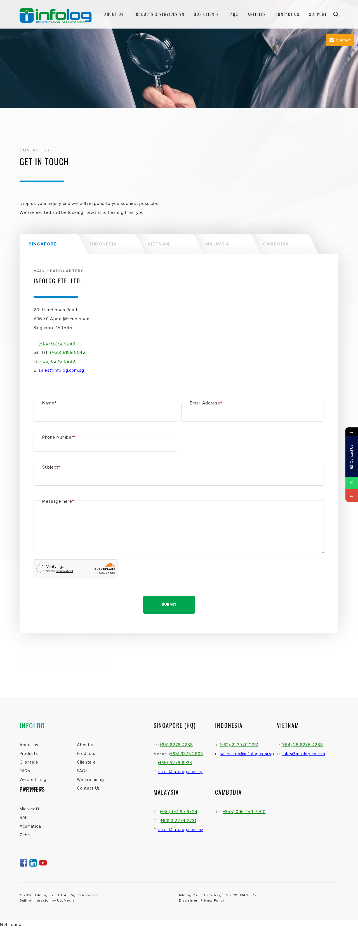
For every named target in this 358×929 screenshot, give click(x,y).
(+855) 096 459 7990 (243, 811)
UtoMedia (66, 900)
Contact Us (287, 14)
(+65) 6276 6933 (56, 361)
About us (29, 744)
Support (318, 14)
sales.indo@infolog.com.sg (247, 753)
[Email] (351, 495)
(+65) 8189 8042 (68, 352)
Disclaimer (188, 900)
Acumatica (30, 826)
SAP (24, 817)
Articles (257, 14)
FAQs (25, 770)
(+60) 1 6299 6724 (178, 811)
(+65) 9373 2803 (186, 753)
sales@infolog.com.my (180, 829)
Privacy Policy (212, 900)
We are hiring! (34, 779)
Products (29, 753)
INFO (32, 725)
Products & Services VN (158, 14)
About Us (114, 14)
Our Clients (206, 14)
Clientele (29, 762)
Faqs (233, 14)
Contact (343, 40)
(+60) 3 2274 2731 (177, 820)
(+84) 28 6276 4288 (302, 744)
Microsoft (29, 808)
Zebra (26, 834)
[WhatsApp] (351, 483)
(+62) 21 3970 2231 (239, 744)
